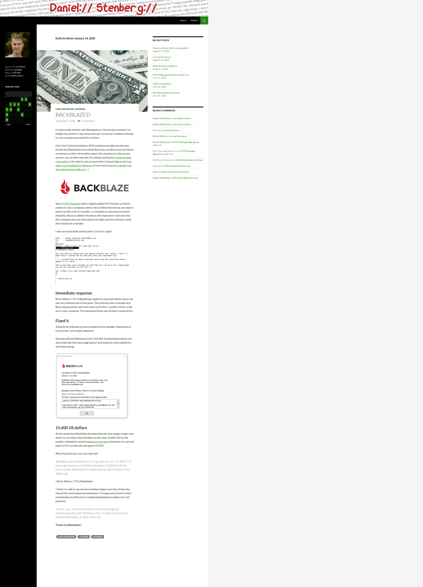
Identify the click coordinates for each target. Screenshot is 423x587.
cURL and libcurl (65, 109)
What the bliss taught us (165, 65)
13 (7, 109)
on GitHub (20, 66)
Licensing (80, 109)
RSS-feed (17, 72)
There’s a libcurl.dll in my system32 (170, 48)
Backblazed (73, 114)
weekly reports (17, 75)
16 (18, 109)
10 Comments (87, 121)
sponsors (98, 537)
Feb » (28, 124)
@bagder (18, 69)
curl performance (162, 57)
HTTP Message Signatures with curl (171, 74)
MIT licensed (72, 203)
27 (7, 119)
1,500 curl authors (162, 83)
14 (11, 109)
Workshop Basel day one (177, 165)
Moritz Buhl (159, 136)
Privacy (194, 20)
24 (22, 114)
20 (7, 114)
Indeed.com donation (97, 441)
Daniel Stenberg (161, 118)
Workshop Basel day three (166, 92)
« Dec (8, 124)
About (183, 20)
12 (30, 104)
